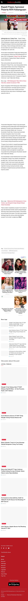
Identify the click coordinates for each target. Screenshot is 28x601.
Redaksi (4, 12)
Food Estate (5, 250)
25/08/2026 (12, 348)
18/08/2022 (10, 12)
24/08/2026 (4, 530)
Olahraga (3, 563)
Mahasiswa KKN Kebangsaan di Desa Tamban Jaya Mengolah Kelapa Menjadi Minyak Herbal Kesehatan (13, 203)
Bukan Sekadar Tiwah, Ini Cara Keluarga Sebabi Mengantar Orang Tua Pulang (17, 338)
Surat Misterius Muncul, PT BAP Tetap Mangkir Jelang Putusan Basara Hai (18, 331)
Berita (4, 384)
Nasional (3, 565)
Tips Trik (3, 576)
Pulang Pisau (17, 56)
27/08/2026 (12, 333)
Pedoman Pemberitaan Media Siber (14, 595)
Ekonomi (3, 561)
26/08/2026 (12, 341)
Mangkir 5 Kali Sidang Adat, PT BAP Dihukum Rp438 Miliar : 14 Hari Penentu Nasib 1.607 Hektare (17, 324)
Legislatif (3, 569)
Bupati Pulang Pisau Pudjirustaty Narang (14, 248)
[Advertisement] (14, 109)
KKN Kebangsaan (13, 250)
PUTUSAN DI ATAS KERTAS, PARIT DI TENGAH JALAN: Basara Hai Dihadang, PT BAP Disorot (17, 353)
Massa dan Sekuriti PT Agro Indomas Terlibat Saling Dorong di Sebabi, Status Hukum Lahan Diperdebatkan (17, 345)
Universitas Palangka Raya (8, 252)
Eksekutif (3, 567)
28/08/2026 (12, 327)
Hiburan (3, 571)
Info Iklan (3, 596)
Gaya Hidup (4, 574)
